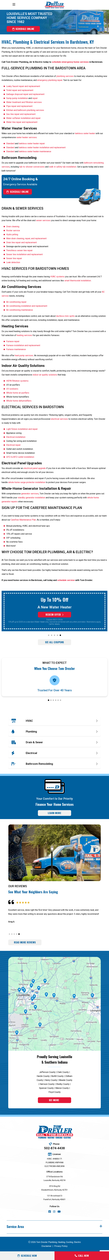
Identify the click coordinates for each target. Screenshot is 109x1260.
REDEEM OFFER (53, 614)
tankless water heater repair (32, 143)
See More (54, 1100)
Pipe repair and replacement (19, 106)
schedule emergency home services (70, 62)
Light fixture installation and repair (22, 429)
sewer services (43, 220)
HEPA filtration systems (17, 381)
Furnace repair (12, 341)
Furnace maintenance (16, 349)
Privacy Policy (61, 1246)
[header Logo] (54, 1132)
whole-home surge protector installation (26, 482)
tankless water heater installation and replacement (42, 147)
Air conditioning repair (16, 302)
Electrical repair (13, 445)
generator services (30, 493)
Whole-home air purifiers (17, 393)
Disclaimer (46, 1246)
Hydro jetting (12, 234)
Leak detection (13, 262)
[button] (48, 635)
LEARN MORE (54, 813)
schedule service (66, 580)
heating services (24, 335)
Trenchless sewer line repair (19, 250)
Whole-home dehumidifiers (18, 401)
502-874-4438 (54, 1148)
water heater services (26, 137)
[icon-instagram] (54, 1212)
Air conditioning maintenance (19, 310)
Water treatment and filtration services (24, 102)
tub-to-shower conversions (32, 166)
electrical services (59, 419)
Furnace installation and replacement (23, 345)
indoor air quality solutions (45, 374)
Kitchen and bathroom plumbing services (25, 110)
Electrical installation (15, 437)
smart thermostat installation (77, 280)
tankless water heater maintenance (35, 151)
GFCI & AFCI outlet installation (20, 457)
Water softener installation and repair (23, 118)
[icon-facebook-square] (50, 1212)
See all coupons (54, 642)
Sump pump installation (17, 98)
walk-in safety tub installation (62, 166)
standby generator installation (31, 497)
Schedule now (29, 1255)
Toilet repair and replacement (19, 90)
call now (83, 1255)
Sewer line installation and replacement (24, 254)
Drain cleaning (12, 226)
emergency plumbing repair (49, 80)
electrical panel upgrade (35, 468)
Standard (10, 143)
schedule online (25, 29)
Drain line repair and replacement (21, 242)
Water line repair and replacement (21, 122)
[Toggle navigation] (13, 4)
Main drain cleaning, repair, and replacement (26, 238)
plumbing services (65, 76)
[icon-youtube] (59, 1212)
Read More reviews (25, 942)
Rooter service (13, 230)
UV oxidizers (12, 389)
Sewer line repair (14, 258)
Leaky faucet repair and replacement (23, 86)
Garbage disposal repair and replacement (25, 94)
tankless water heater (85, 133)
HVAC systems (57, 276)
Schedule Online (19, 191)
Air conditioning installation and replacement (26, 306)
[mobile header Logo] (54, 5)
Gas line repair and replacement (20, 114)
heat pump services (24, 355)
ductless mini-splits (65, 316)
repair (35, 98)
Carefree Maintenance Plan (23, 520)
